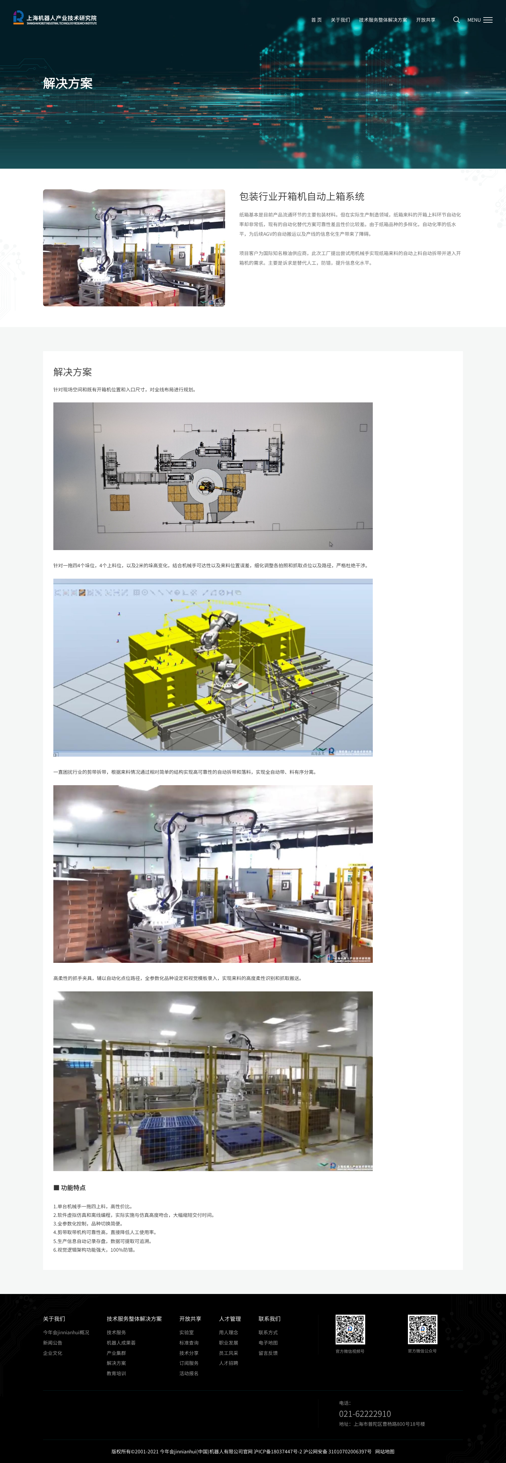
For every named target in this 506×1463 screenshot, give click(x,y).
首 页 (316, 19)
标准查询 (189, 1342)
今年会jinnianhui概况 (66, 1332)
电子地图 (268, 1342)
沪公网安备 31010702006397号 (337, 1451)
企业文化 (52, 1353)
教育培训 (116, 1373)
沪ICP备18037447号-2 (278, 1451)
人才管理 (230, 1318)
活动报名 (189, 1373)
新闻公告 (52, 1342)
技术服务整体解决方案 (383, 19)
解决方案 (116, 1363)
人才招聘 (228, 1363)
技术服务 (116, 1332)
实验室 (186, 1332)
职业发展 (228, 1342)
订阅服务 (189, 1363)
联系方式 (268, 1332)
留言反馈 (268, 1353)
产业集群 (116, 1353)
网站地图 (384, 1451)
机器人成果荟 (121, 1342)
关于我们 (340, 19)
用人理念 (228, 1332)
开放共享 (425, 19)
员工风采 (228, 1353)
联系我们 (270, 1318)
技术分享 (189, 1353)
